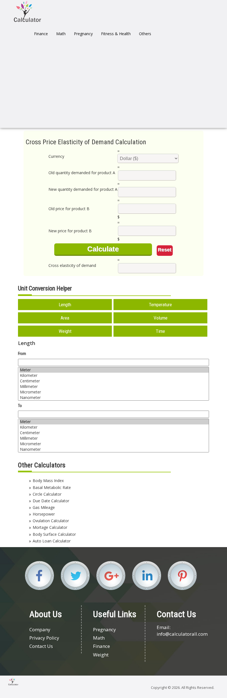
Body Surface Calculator (54, 534)
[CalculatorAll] (27, 11)
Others (145, 33)
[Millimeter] (114, 386)
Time (160, 331)
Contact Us (41, 646)
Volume (160, 318)
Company (39, 629)
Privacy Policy (44, 638)
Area (65, 318)
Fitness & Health (116, 33)
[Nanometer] (114, 397)
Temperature (160, 304)
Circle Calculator (47, 494)
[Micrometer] (114, 392)
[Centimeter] (114, 381)
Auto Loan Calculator (52, 541)
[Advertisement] (113, 86)
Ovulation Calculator (51, 520)
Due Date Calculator (51, 500)
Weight (65, 331)
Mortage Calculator (50, 527)
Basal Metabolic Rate (52, 487)
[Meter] (114, 370)
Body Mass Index (48, 480)
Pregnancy (83, 33)
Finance (41, 33)
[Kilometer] (114, 375)
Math (61, 33)
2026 (176, 687)
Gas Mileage (44, 507)
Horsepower (44, 514)
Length (65, 304)
